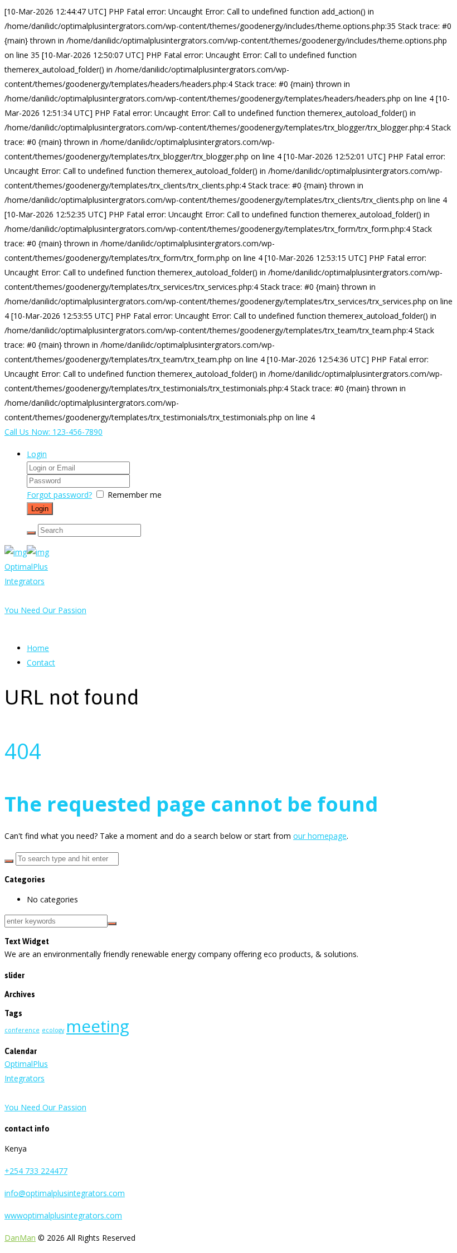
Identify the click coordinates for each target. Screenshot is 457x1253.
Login (37, 454)
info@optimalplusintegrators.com (64, 1193)
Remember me (135, 494)
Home (38, 648)
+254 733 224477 (35, 1170)
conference (22, 1030)
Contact (41, 662)
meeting (97, 1026)
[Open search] (31, 533)
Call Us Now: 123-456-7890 (53, 431)
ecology (53, 1030)
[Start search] (8, 861)
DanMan (20, 1237)
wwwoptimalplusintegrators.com (63, 1215)
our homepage (320, 836)
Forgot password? (59, 494)
